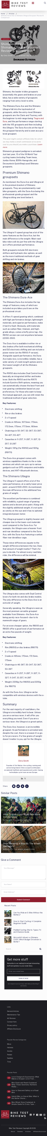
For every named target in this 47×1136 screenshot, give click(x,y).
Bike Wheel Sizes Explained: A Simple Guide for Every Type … (23, 1103)
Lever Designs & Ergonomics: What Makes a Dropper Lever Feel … (25, 1078)
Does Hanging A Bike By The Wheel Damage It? (22, 844)
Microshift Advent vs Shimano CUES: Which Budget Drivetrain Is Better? (27, 939)
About (13, 1131)
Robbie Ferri (9, 849)
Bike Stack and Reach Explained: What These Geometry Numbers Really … (24, 1085)
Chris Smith (8, 55)
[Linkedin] (22, 778)
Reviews (20, 1131)
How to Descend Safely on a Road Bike (24, 1091)
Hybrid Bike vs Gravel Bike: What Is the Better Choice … (25, 1097)
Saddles (10, 1058)
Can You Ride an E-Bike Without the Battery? (28, 914)
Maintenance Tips (13, 1015)
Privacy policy (12, 1025)
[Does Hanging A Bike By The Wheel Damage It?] (23, 839)
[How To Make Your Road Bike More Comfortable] (23, 810)
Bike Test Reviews (15, 1128)
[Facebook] (37, 1115)
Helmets (10, 1047)
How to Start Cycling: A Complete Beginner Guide (27, 922)
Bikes (9, 1044)
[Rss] (45, 1118)
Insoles (9, 1051)
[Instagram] (44, 1115)
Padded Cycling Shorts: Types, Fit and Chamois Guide (27, 931)
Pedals (9, 1055)
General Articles (13, 1011)
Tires (9, 1062)
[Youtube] (31, 1115)
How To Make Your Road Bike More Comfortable (21, 815)
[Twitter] (25, 778)
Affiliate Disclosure (14, 1029)
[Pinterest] (34, 1115)
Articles (6, 39)
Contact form (12, 1022)
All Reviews (11, 1018)
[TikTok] (41, 1115)
